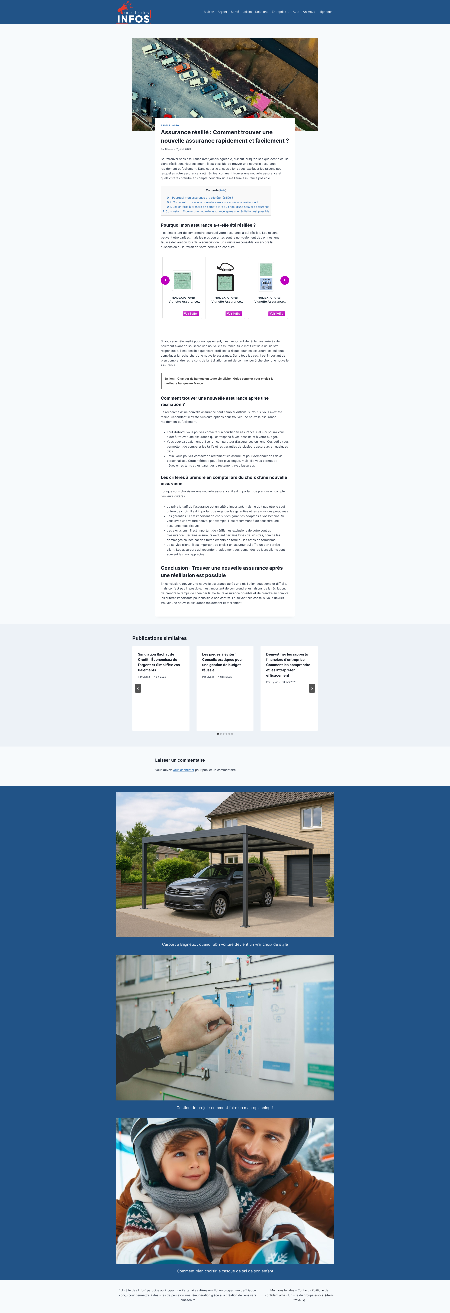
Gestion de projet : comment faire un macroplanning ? (225, 1107)
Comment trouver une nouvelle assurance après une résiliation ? (212, 202)
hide (222, 190)
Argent (222, 12)
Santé (235, 12)
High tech (325, 12)
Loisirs (247, 12)
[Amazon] (184, 313)
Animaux (309, 12)
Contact (303, 1290)
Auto (296, 12)
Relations (261, 12)
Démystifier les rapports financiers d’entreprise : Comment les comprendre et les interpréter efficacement (288, 664)
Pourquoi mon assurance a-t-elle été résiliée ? (200, 197)
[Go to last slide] (138, 688)
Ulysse (169, 149)
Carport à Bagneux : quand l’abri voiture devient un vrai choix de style (225, 944)
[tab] (218, 734)
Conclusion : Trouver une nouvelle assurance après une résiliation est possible (216, 211)
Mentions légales (282, 1290)
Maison (209, 12)
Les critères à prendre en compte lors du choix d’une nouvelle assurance (218, 206)
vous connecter (183, 770)
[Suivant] (312, 688)
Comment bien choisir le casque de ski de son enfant (225, 1271)
